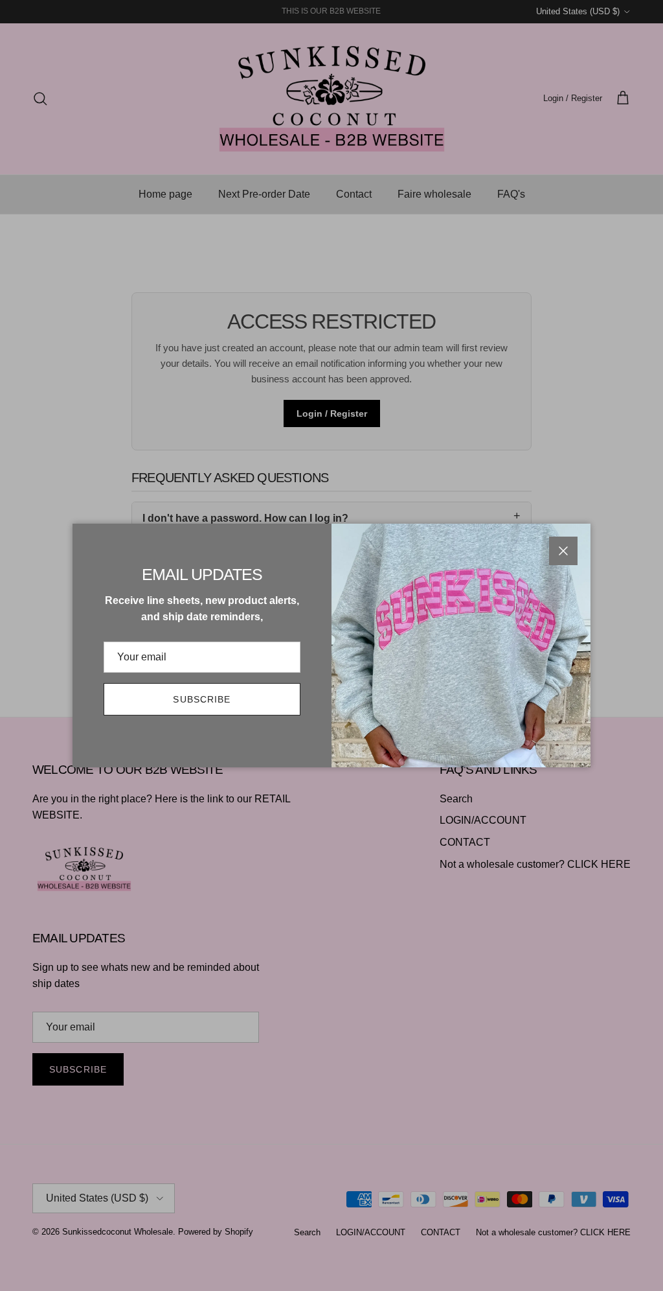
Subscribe (201, 699)
